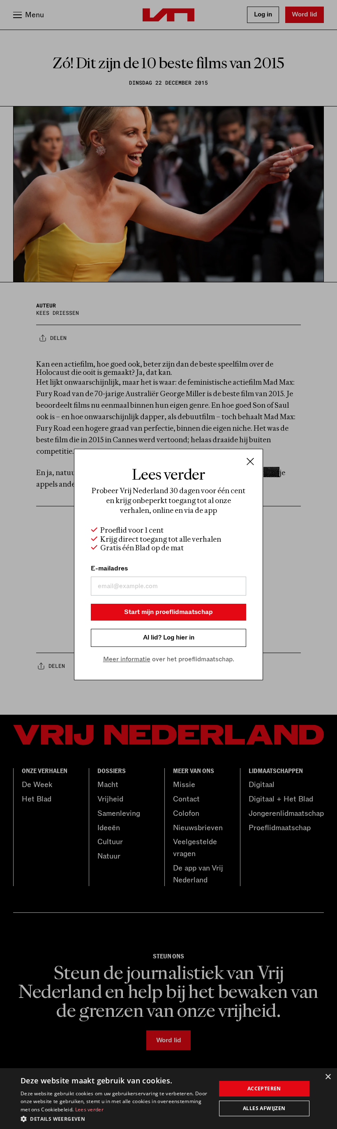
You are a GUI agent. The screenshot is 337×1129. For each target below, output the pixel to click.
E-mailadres (109, 568)
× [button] (328, 1077)
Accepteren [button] (264, 1088)
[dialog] (168, 1098)
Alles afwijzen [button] (264, 1108)
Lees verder (89, 1109)
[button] (115, 1118)
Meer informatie (126, 659)
